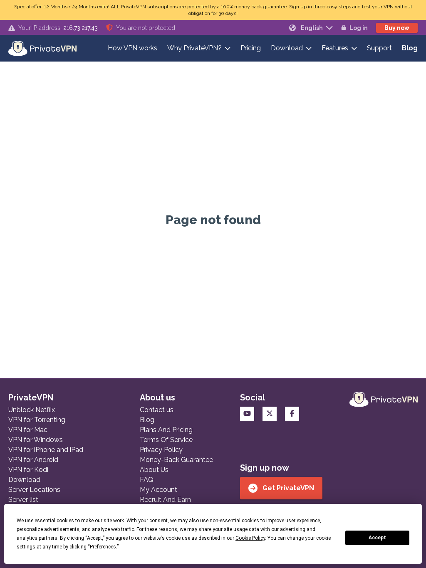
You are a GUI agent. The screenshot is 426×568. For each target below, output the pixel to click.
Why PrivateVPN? (194, 48)
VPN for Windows (35, 440)
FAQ (147, 480)
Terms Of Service (166, 440)
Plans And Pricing (166, 430)
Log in (358, 28)
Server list (23, 500)
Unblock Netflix (31, 410)
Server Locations (34, 490)
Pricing (250, 48)
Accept (377, 538)
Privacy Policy (161, 450)
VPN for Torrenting (36, 420)
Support (379, 48)
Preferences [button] (103, 547)
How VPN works (132, 48)
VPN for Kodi (28, 470)
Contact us (156, 410)
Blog (410, 48)
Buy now (396, 28)
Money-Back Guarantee (176, 460)
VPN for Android (33, 460)
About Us (154, 470)
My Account (158, 490)
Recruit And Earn (165, 500)
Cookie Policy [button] (250, 538)
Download (287, 48)
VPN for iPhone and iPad (45, 450)
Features (335, 48)
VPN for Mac (27, 430)
